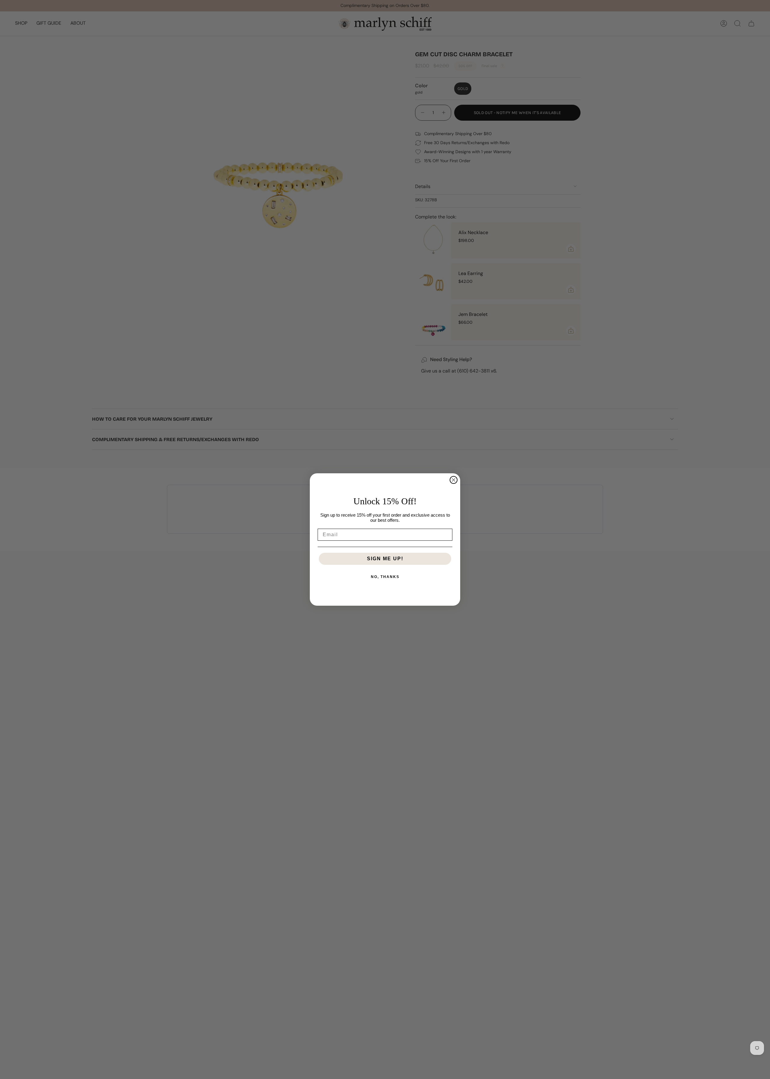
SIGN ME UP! (385, 558)
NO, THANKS (385, 577)
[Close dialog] (453, 480)
